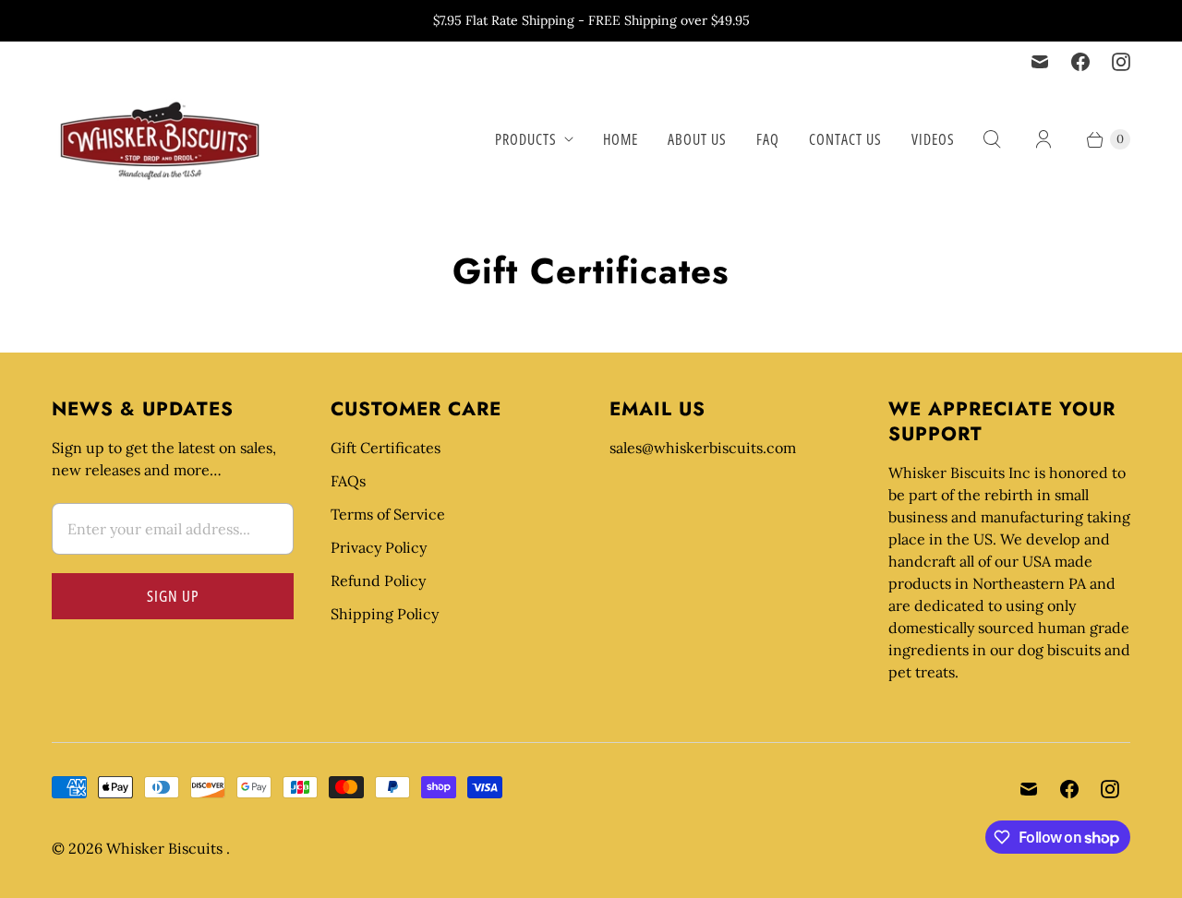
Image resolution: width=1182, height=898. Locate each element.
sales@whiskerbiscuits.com (702, 447)
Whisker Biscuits (166, 848)
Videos (933, 139)
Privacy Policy (379, 547)
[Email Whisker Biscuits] (1039, 62)
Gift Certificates (385, 447)
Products (526, 139)
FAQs (348, 481)
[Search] (992, 139)
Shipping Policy (385, 614)
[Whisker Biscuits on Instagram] (1121, 62)
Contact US (845, 139)
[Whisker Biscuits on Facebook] (1080, 62)
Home (620, 139)
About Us (697, 139)
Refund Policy (378, 580)
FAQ (767, 139)
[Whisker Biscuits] (160, 139)
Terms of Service (388, 514)
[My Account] (1043, 139)
